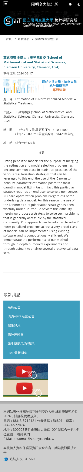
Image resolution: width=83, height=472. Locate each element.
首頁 (8, 39)
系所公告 (14, 307)
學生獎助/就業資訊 (21, 343)
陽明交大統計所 (44, 4)
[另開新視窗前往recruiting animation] (25, 388)
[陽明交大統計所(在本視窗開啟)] (41, 20)
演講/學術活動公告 (21, 316)
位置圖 (8, 434)
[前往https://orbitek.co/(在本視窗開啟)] (6, 459)
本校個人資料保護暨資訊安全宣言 (27, 448)
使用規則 (30, 416)
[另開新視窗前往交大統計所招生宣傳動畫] (25, 372)
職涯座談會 (16, 334)
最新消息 (23, 39)
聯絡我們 (23, 434)
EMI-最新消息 (17, 353)
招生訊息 (14, 325)
